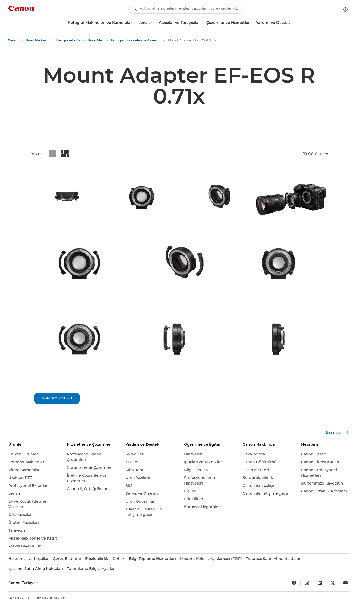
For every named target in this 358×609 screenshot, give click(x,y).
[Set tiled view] (52, 153)
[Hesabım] (345, 9)
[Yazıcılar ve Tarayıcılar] (202, 22)
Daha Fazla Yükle (57, 398)
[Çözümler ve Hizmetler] (252, 22)
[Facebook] (294, 583)
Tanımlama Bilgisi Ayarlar (91, 568)
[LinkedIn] (320, 583)
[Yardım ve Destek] (292, 22)
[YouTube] (345, 583)
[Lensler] (154, 22)
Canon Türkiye (22, 582)
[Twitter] (332, 583)
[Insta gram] (307, 583)
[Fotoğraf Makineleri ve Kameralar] (134, 22)
